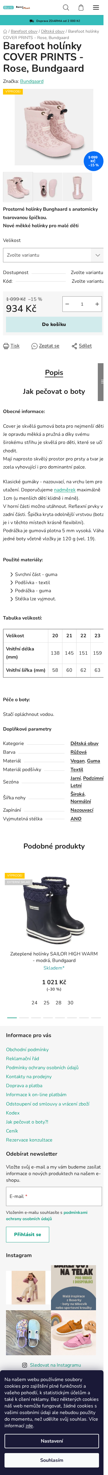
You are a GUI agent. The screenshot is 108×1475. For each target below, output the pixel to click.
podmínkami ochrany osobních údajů (47, 1215)
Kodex (13, 1113)
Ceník (12, 1131)
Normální (80, 801)
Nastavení (52, 1441)
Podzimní (93, 778)
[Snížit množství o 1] (67, 304)
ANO (76, 819)
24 (35, 1003)
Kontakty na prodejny (29, 1076)
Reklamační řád (22, 1058)
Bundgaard (32, 81)
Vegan (77, 761)
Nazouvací (81, 810)
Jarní (75, 778)
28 (59, 1003)
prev (6, 904)
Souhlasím (51, 1460)
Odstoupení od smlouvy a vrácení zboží (47, 1104)
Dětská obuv (84, 743)
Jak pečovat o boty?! (27, 1122)
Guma (93, 761)
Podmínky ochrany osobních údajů (42, 1067)
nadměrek (65, 490)
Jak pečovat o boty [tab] (54, 391)
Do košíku (54, 324)
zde (29, 1425)
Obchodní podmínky (27, 1049)
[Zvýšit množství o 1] (97, 304)
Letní (76, 785)
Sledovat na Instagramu (55, 1365)
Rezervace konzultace (29, 1140)
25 (47, 1003)
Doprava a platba (24, 1085)
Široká (77, 794)
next (101, 904)
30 (71, 1003)
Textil (76, 769)
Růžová (78, 752)
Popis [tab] (54, 372)
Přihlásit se (27, 1234)
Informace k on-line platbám (36, 1094)
